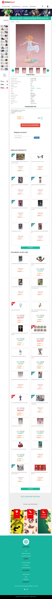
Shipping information (26, 553)
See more (30, 247)
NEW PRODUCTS (16, 6)
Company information (26, 567)
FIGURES (12, 21)
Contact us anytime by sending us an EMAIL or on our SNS (26, 586)
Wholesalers (26, 579)
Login (26, 576)
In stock (25, 6)
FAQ (26, 550)
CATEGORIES (6, 6)
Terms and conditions (26, 562)
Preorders (33, 6)
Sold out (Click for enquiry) (30, 125)
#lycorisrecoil (34, 103)
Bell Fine (32, 86)
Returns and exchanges (26, 556)
